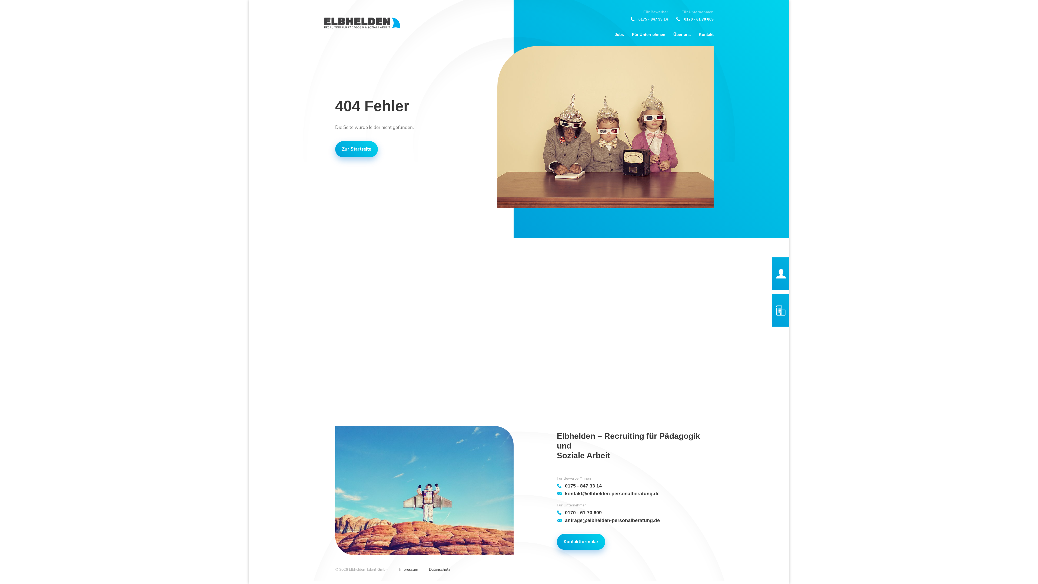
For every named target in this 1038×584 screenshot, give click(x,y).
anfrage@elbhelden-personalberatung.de (612, 520)
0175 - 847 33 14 (653, 19)
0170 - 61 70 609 (699, 19)
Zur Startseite (356, 149)
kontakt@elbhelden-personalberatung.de (612, 493)
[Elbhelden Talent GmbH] (362, 23)
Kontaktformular (581, 542)
